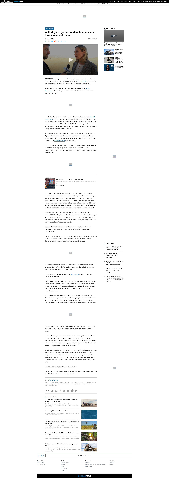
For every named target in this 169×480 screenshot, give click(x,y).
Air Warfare (112, 1)
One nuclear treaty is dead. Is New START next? (71, 179)
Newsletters (64, 464)
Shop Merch (64, 470)
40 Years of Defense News (103, 3)
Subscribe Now (65, 462)
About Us (111, 462)
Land (118, 1)
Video (154, 1)
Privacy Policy (40, 462)
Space (125, 1)
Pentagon (139, 1)
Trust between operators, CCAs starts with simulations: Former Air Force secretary (61, 400)
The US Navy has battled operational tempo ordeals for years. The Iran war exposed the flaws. (114, 279)
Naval (121, 1)
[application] (70, 59)
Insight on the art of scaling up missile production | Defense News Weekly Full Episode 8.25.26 (114, 44)
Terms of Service (41, 464)
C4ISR (134, 1)
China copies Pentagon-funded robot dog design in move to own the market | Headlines (119, 60)
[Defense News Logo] (19, 1)
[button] (71, 60)
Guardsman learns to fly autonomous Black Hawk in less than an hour (62, 422)
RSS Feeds (64, 468)
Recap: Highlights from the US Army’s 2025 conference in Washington (62, 433)
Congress (145, 1)
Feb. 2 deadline (81, 81)
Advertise (87, 462)
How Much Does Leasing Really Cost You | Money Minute (119, 66)
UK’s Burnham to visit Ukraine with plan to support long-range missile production (115, 263)
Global (150, 1)
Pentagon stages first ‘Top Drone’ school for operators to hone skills (62, 444)
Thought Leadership (162, 1)
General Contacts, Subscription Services (95, 464)
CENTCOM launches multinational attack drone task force (113, 255)
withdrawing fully (59, 140)
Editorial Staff (88, 466)
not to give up (74, 274)
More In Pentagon (51, 397)
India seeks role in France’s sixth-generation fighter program (114, 270)
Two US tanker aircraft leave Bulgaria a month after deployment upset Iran (114, 247)
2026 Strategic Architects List (88, 3)
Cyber (129, 1)
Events (63, 466)
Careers (111, 464)
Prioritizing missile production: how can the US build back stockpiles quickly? (119, 51)
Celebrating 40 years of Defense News (56, 411)
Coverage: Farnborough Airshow (71, 3)
